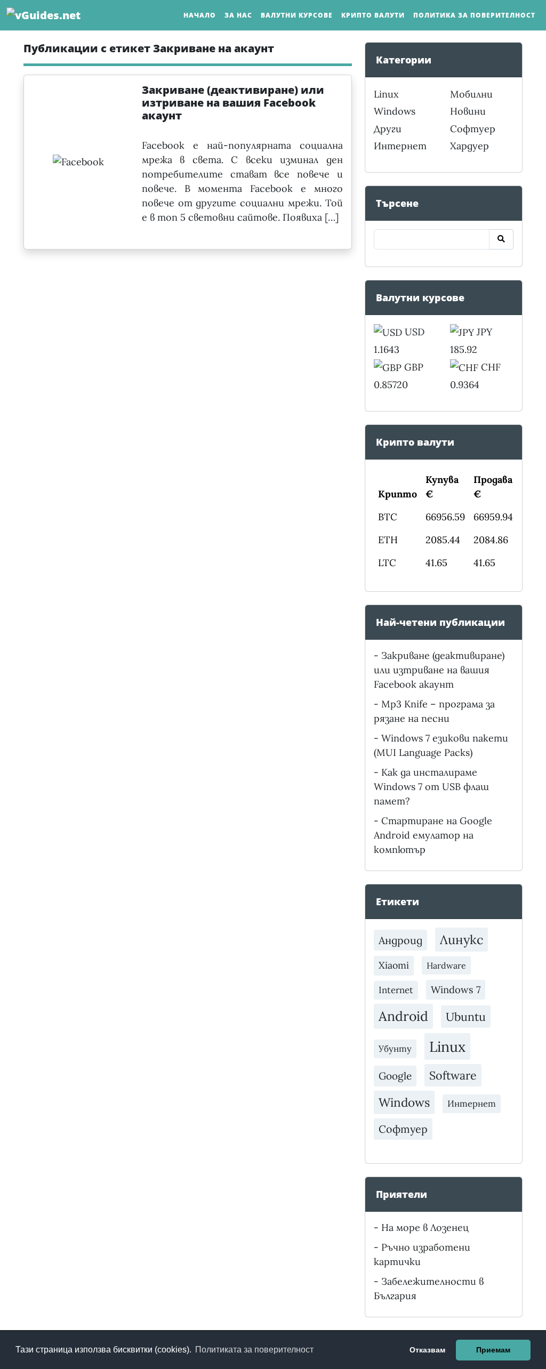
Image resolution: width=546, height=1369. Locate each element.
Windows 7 (455, 990)
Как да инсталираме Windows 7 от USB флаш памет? (431, 786)
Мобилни (471, 94)
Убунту (395, 1048)
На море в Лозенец (425, 1227)
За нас (238, 15)
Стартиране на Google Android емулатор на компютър (433, 835)
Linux (386, 94)
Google (395, 1075)
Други (388, 129)
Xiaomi (394, 965)
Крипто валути (373, 15)
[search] (501, 239)
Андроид (400, 940)
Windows (394, 111)
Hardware (446, 965)
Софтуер (472, 129)
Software (453, 1075)
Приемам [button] (493, 1350)
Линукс (461, 939)
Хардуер (469, 146)
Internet (396, 990)
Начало (199, 15)
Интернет (400, 146)
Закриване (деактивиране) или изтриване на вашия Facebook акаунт (439, 669)
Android (403, 1016)
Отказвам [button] (427, 1350)
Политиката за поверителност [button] (254, 1349)
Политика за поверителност (474, 15)
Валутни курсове (297, 15)
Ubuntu (466, 1016)
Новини (468, 111)
